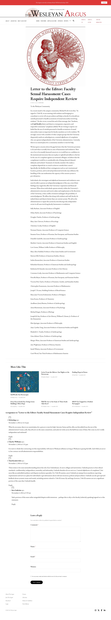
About (7, 21)
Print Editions (25, 604)
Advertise (14, 21)
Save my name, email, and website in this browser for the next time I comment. (49, 576)
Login (7, 604)
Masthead (8, 600)
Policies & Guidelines (27, 600)
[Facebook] (101, 610)
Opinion (60, 21)
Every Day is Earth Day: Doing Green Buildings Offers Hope (23, 403)
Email (33, 556)
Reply (11, 436)
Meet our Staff (22, 21)
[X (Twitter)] (98, 610)
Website (33, 567)
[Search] (73, 20)
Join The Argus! (9, 597)
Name (33, 546)
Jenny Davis (41, 102)
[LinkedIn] (104, 610)
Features (43, 21)
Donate (24, 594)
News (37, 21)
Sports (66, 21)
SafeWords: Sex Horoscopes (19, 395)
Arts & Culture (51, 21)
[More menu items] (70, 20)
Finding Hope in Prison (79, 372)
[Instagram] (95, 610)
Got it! (104, 2)
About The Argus (10, 594)
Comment (35, 525)
